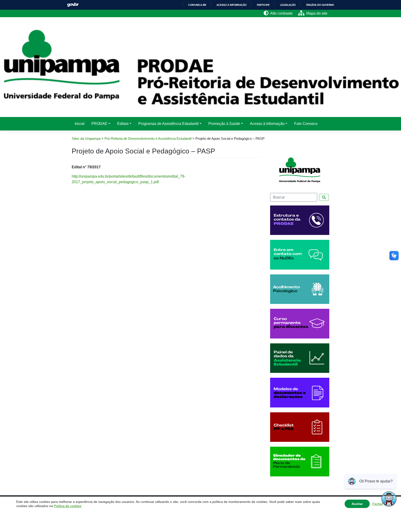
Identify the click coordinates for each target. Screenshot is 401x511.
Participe (263, 5)
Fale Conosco (305, 124)
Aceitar (357, 504)
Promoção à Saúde (224, 124)
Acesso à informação (231, 5)
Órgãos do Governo (320, 5)
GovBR (73, 5)
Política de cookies (67, 506)
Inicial (79, 124)
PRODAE (99, 124)
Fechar (377, 504)
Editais (123, 124)
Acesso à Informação (267, 124)
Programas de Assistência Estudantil (168, 124)
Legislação (288, 5)
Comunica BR (197, 5)
